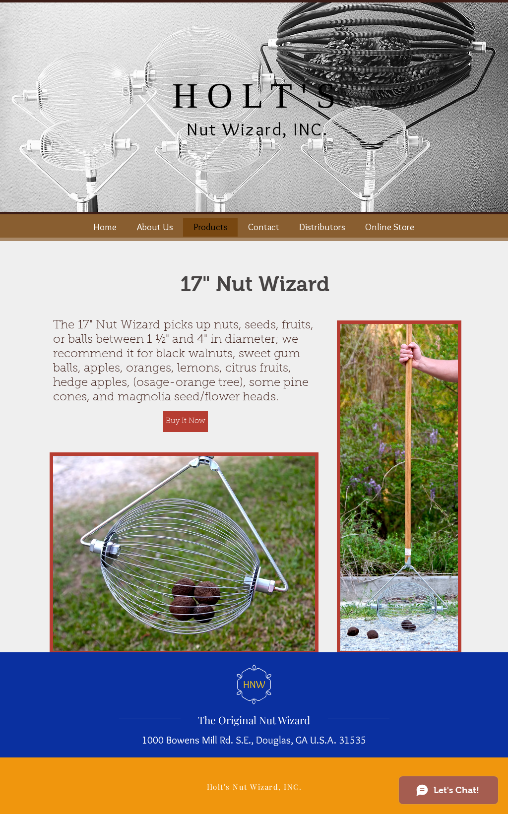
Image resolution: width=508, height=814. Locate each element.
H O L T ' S (254, 96)
